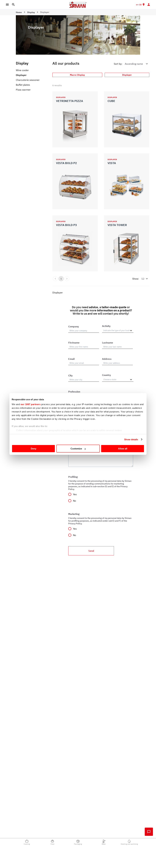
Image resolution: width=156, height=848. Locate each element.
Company (73, 326)
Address (107, 358)
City (70, 375)
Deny (33, 448)
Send (91, 550)
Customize (76, 448)
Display (31, 12)
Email (71, 358)
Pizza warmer (23, 89)
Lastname (107, 342)
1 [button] (61, 278)
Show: (135, 278)
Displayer (21, 75)
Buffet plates (23, 84)
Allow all (122, 448)
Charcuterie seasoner (28, 79)
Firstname (74, 342)
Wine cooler (22, 70)
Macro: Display (77, 75)
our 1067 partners (31, 404)
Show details (131, 439)
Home (19, 12)
